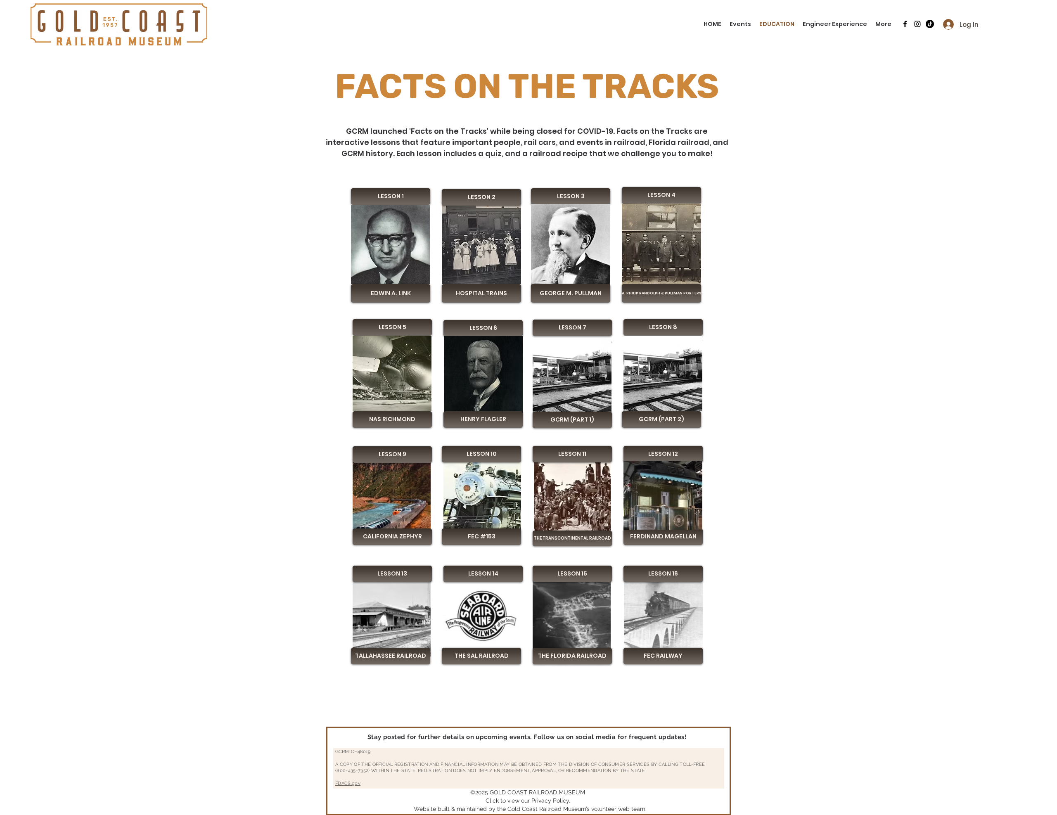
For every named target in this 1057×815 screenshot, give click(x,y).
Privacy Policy (550, 800)
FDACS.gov (347, 783)
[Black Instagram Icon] (917, 24)
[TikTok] (930, 24)
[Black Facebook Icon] (905, 24)
